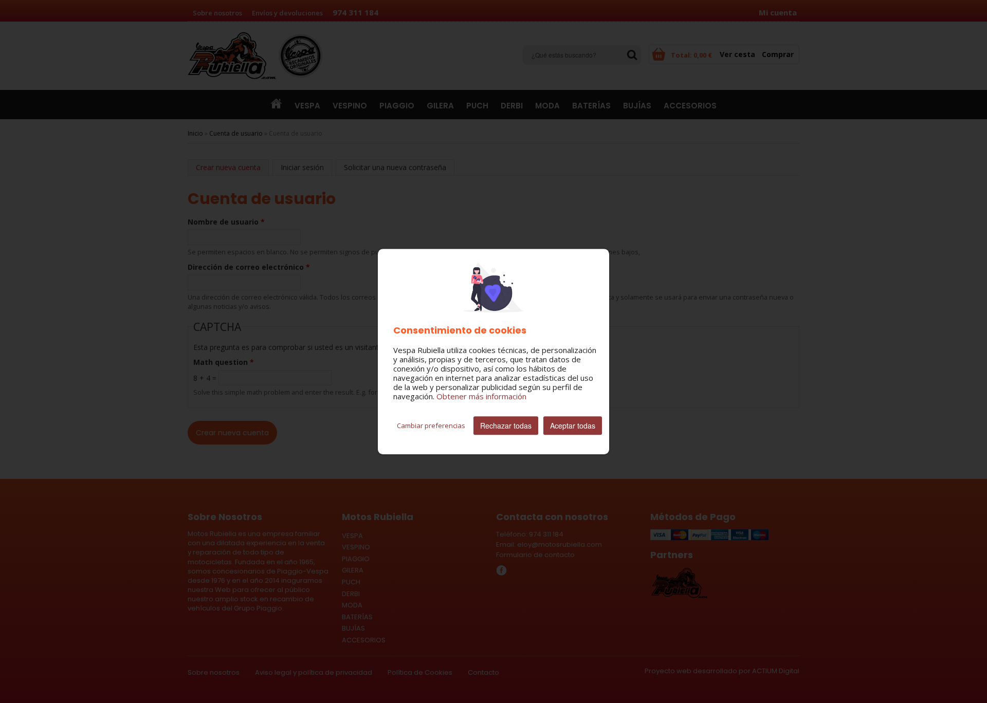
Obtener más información (481, 396)
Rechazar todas (506, 425)
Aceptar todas (572, 425)
